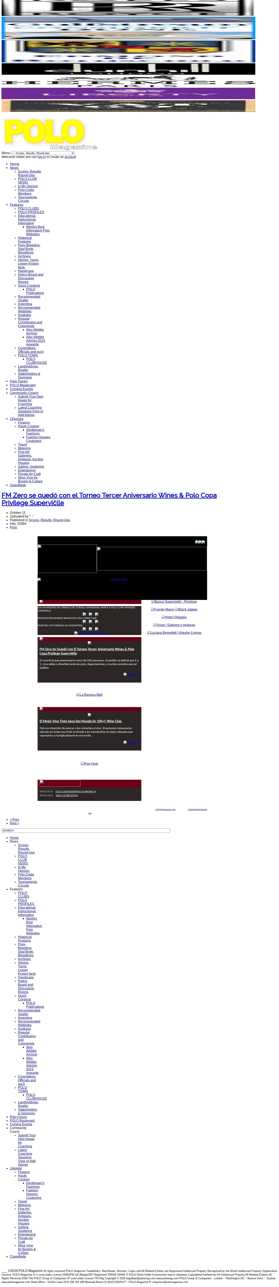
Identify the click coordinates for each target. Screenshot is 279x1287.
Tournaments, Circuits (28, 199)
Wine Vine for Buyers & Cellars (30, 479)
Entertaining (27, 470)
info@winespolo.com (165, 809)
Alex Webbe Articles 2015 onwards (35, 340)
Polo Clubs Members (26, 191)
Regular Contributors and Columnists (30, 322)
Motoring (24, 448)
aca (90, 813)
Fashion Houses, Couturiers (38, 439)
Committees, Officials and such (31, 349)
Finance (24, 422)
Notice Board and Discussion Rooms (30, 278)
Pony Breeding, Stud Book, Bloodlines (29, 248)
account (70, 157)
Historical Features (25, 239)
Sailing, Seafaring (31, 466)
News (14, 168)
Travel (22, 444)
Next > (14, 823)
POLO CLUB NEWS (27, 180)
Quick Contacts (29, 285)
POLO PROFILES (31, 212)
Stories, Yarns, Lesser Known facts (28, 263)
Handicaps (26, 271)
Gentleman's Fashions (35, 431)
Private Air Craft (29, 474)
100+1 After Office (67, 795)
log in (42, 157)
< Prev (14, 819)
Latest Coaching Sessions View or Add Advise (30, 411)
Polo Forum (19, 381)
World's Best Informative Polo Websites (38, 230)
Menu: (6, 153)
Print (13, 527)
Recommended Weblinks (29, 309)
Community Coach (24, 393)
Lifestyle (16, 419)
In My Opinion (28, 186)
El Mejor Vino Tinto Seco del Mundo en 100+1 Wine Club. (81, 721)
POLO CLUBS (28, 208)
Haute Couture (28, 426)
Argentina (25, 304)
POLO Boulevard (23, 385)
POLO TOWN (28, 355)
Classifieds (18, 485)
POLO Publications (35, 291)
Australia (24, 315)
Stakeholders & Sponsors (29, 375)
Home (14, 164)
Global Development (197, 809)
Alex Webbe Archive (35, 331)
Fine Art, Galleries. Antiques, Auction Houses (30, 457)
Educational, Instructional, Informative (27, 219)
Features (16, 205)
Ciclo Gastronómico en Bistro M (76, 791)
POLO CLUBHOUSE (36, 360)
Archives (24, 256)
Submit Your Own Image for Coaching (30, 400)
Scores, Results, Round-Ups (30, 173)
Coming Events (21, 389)
